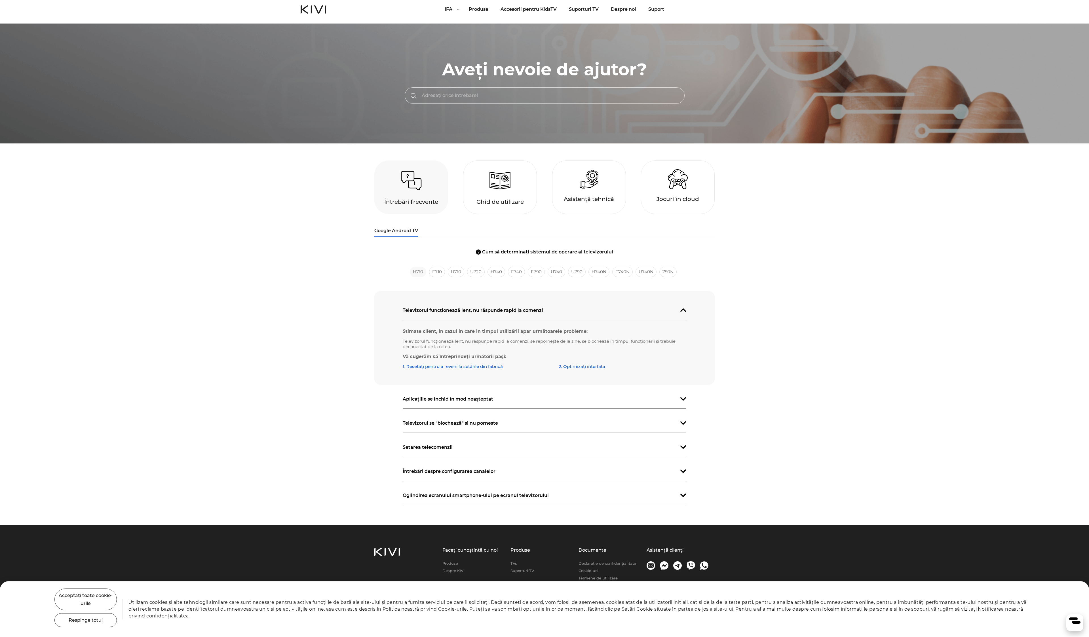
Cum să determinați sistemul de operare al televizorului (545, 252)
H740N (599, 271)
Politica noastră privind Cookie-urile (425, 609)
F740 (516, 271)
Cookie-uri (588, 571)
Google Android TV (396, 230)
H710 (418, 271)
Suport (656, 9)
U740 (556, 271)
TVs (513, 563)
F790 (536, 271)
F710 (437, 271)
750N (668, 271)
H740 (496, 271)
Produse (478, 9)
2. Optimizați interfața (582, 366)
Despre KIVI (453, 571)
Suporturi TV (584, 9)
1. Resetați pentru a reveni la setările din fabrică (453, 366)
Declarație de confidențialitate (607, 563)
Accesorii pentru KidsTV (529, 9)
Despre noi (623, 9)
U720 (476, 271)
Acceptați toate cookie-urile (86, 599)
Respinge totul (86, 620)
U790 (577, 271)
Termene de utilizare (598, 578)
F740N (622, 271)
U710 (456, 271)
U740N (646, 271)
